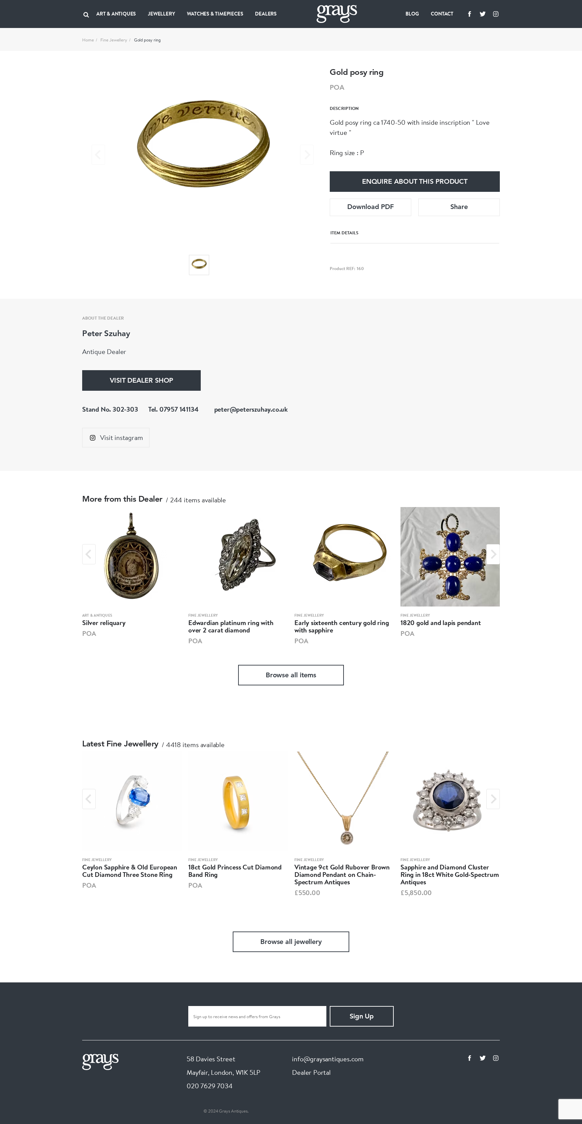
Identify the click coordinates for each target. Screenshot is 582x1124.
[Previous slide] (98, 155)
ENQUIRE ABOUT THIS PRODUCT (414, 182)
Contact (442, 13)
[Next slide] (307, 155)
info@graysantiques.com (328, 1058)
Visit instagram (121, 437)
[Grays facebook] (469, 14)
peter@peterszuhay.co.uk (251, 409)
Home (88, 40)
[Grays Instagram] (496, 14)
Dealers (266, 13)
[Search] (86, 14)
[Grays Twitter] (483, 14)
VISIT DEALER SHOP (141, 381)
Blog (412, 13)
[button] (199, 265)
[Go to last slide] (89, 554)
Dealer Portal (311, 1072)
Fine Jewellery (113, 40)
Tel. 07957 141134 (173, 409)
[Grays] (100, 1061)
